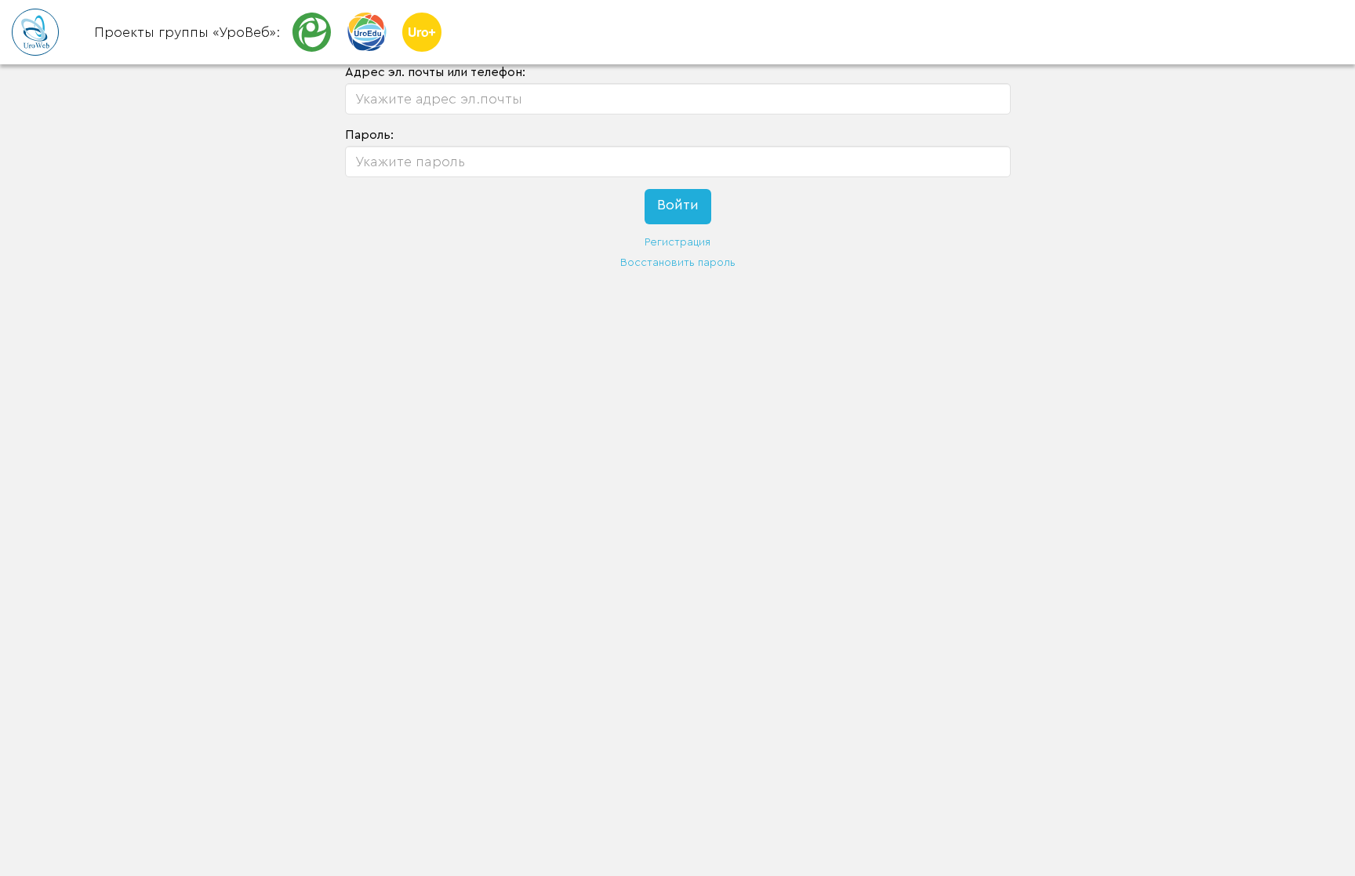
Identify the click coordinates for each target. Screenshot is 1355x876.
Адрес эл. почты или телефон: (435, 72)
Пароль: (369, 135)
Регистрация (677, 242)
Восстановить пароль (678, 262)
